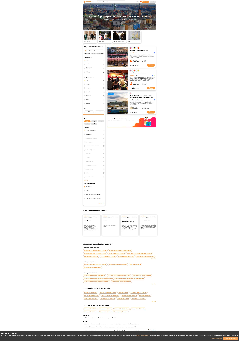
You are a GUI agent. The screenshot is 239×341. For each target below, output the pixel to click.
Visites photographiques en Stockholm (145, 256)
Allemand (95, 95)
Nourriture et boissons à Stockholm (108, 292)
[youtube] (119, 330)
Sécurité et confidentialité (133, 324)
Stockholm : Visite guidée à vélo (139, 50)
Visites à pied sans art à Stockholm (116, 253)
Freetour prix (122, 326)
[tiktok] (124, 330)
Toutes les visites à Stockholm (114, 45)
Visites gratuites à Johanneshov (120, 311)
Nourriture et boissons (95, 138)
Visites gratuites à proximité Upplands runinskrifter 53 (96, 281)
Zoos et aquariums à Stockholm (91, 295)
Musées (95, 157)
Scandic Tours (136, 61)
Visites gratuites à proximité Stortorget (142, 275)
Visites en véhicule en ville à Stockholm (110, 295)
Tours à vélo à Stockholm (135, 264)
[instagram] (114, 330)
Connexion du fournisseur (99, 317)
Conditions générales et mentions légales (93, 326)
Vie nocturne (95, 142)
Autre (95, 173)
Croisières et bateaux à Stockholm (139, 292)
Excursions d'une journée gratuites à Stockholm (95, 264)
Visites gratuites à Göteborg (105, 308)
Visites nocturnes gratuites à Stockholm (118, 264)
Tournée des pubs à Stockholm (91, 256)
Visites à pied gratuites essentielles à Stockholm (95, 250)
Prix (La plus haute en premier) (93, 194)
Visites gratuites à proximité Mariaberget (121, 281)
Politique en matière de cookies (110, 326)
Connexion (153, 1)
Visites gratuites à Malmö (90, 308)
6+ (94, 123)
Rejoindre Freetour (87, 317)
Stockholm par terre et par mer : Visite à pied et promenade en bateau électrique (141, 96)
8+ (101, 121)
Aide (116, 324)
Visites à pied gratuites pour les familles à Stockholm (139, 253)
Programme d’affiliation (112, 317)
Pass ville (95, 153)
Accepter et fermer (230, 339)
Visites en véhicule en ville (95, 146)
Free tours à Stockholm (109, 5)
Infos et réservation (151, 65)
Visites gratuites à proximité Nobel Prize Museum (119, 275)
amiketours (135, 108)
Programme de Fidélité (132, 326)
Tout (87, 121)
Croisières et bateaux (95, 165)
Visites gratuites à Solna (104, 311)
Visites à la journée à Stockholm (107, 298)
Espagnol (95, 88)
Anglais (95, 84)
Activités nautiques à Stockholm (129, 295)
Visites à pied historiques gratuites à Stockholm (120, 250)
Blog (120, 324)
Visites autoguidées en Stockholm (126, 256)
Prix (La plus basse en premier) (93, 198)
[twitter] (122, 330)
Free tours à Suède (96, 5)
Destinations (86, 324)
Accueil (86, 5)
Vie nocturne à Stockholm (145, 295)
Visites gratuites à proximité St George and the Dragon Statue (129, 278)
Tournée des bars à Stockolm (138, 73)
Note (87, 190)
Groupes (111, 324)
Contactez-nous (104, 324)
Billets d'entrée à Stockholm (90, 292)
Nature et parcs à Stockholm (90, 298)
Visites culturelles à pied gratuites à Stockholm (95, 253)
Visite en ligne (95, 169)
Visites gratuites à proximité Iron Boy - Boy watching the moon (98, 278)
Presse (124, 324)
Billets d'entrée (95, 161)
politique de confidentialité (142, 335)
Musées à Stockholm (123, 292)
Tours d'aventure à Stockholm (138, 298)
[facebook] (117, 330)
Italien (95, 99)
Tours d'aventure (95, 177)
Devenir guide (145, 1)
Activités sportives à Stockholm (108, 256)
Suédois (95, 103)
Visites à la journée (95, 150)
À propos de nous (95, 324)
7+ (87, 123)
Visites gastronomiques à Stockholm (92, 267)
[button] (90, 37)
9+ (94, 121)
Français (95, 92)
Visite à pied (95, 134)
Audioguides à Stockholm (123, 298)
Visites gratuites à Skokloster (138, 308)
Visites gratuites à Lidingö (90, 311)
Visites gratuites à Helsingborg (121, 308)
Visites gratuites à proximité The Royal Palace (94, 275)
